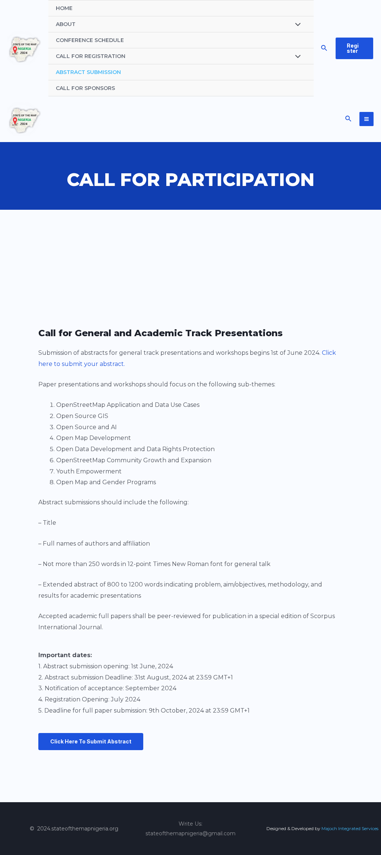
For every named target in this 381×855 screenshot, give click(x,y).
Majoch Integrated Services (349, 828)
